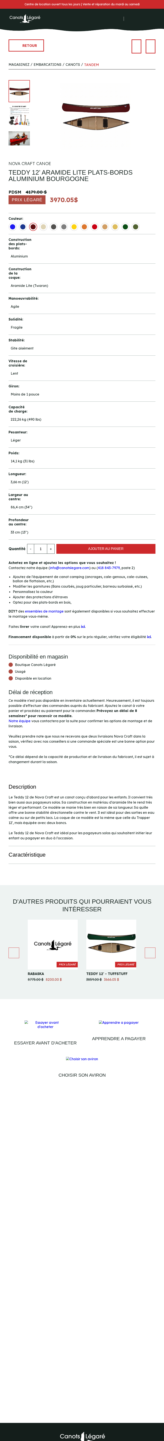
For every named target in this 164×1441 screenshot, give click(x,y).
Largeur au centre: (18, 497)
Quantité (17, 548)
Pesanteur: (18, 432)
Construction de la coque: (19, 273)
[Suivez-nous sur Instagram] (114, 19)
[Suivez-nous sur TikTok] (120, 19)
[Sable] (105, 227)
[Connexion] (130, 18)
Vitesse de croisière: (18, 363)
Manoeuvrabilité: (19, 298)
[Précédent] (136, 46)
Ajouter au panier (106, 549)
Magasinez (19, 64)
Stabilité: (17, 340)
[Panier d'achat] (142, 18)
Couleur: (16, 218)
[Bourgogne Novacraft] (33, 227)
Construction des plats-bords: (19, 243)
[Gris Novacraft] (64, 227)
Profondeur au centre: (19, 522)
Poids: (14, 453)
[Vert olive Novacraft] (136, 227)
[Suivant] (150, 46)
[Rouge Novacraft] (95, 227)
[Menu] (153, 19)
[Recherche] (136, 19)
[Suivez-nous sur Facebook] (108, 19)
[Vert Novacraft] (125, 227)
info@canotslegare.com (69, 568)
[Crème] (43, 227)
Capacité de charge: (18, 409)
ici (83, 626)
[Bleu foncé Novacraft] (23, 227)
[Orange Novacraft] (84, 227)
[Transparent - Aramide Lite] (115, 227)
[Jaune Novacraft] (74, 227)
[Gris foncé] (54, 227)
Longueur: (17, 474)
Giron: (14, 386)
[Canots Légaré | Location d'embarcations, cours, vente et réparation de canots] (25, 18)
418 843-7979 (109, 568)
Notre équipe (20, 721)
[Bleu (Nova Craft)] (13, 227)
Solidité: (16, 319)
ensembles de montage (44, 611)
